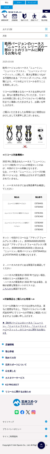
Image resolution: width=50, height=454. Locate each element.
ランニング (32, 2)
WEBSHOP (4, 20)
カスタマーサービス (15, 378)
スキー (19, 2)
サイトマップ (8, 422)
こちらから (8, 289)
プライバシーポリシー (12, 429)
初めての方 (24, 20)
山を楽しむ (10, 371)
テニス (6, 7)
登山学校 (44, 20)
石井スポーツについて (16, 364)
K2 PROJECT (12, 385)
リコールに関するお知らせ (18, 392)
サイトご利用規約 (10, 436)
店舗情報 (14, 20)
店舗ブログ (34, 20)
